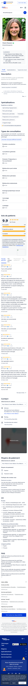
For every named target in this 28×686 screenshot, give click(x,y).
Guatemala (14, 668)
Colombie (20, 666)
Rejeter (14, 682)
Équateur (10, 668)
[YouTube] (19, 674)
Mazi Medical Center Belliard (8, 609)
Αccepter (22, 682)
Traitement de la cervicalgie (17, 601)
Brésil (19, 668)
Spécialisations (11, 70)
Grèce (7, 666)
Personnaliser (6, 682)
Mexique (15, 666)
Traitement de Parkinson (7, 594)
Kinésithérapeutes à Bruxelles (8, 587)
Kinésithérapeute (7, 45)
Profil (3, 69)
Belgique (11, 666)
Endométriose (4, 601)
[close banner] (2, 2)
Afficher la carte (14, 440)
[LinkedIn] (16, 674)
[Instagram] (12, 674)
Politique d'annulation (15, 492)
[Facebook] (8, 674)
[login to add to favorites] (23, 20)
